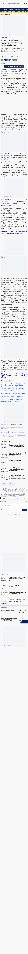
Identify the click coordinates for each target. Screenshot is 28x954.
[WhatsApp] (2, 60)
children (4, 484)
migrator (3, 63)
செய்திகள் (4, 37)
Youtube (3, 432)
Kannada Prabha (14, 0)
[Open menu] (1, 3)
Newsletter (19, 424)
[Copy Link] (15, 60)
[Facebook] (7, 60)
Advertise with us (8, 34)
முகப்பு (5, 9)
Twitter (19, 431)
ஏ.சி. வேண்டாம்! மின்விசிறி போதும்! (13, 393)
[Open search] (3, 3)
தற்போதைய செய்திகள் (14, 9)
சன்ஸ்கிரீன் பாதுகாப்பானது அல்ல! (12, 396)
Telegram (7, 432)
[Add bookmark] (26, 37)
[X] (5, 60)
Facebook (15, 431)
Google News (21, 432)
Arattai (15, 432)
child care (11, 484)
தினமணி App (21, 435)
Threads (12, 432)
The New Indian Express (5, 0)
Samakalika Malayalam (22, 0)
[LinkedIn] (10, 60)
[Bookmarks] (25, 3)
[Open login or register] (27, 3)
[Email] (13, 60)
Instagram (24, 431)
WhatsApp (3, 428)
